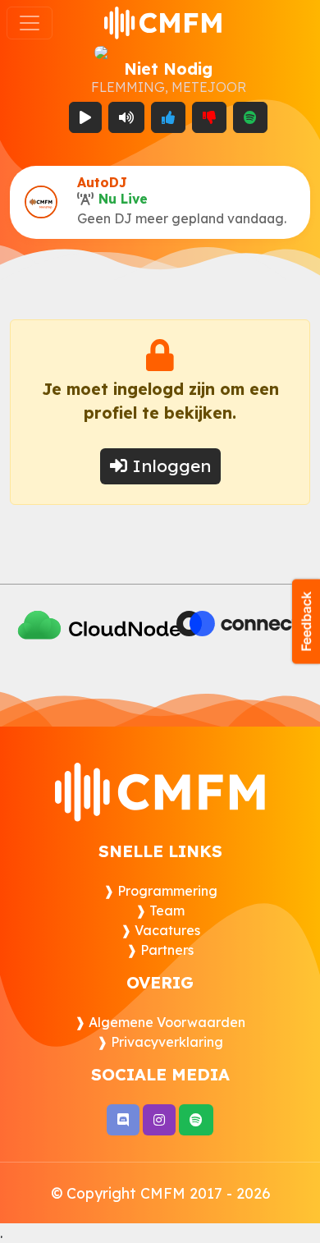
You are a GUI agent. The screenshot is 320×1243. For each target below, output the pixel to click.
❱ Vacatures (160, 930)
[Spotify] (196, 1119)
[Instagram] (159, 1119)
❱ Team (160, 910)
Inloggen (169, 465)
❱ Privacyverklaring (160, 1042)
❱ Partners (160, 950)
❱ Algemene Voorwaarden (160, 1022)
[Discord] (123, 1119)
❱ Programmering (160, 891)
